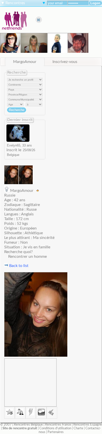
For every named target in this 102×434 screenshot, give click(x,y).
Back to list (18, 266)
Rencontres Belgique (28, 424)
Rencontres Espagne (87, 424)
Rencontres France (58, 424)
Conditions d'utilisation (55, 428)
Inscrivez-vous (64, 62)
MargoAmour (24, 62)
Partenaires (56, 432)
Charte (78, 428)
